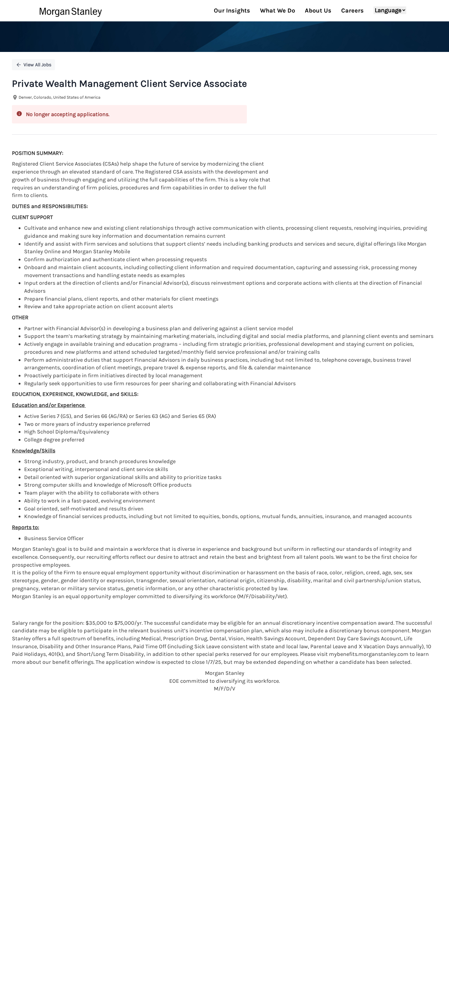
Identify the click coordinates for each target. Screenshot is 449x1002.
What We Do (277, 10)
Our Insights (232, 10)
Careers (352, 10)
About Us (318, 10)
